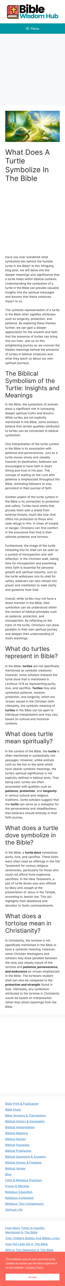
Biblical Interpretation (20, 1127)
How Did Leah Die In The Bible (26, 1244)
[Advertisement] (32, 67)
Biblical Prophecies (18, 1151)
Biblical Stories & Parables (23, 1162)
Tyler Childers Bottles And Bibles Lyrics (32, 1238)
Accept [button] (32, 1277)
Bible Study (13, 1109)
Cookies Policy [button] (34, 1267)
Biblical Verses (15, 1168)
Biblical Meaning (16, 1133)
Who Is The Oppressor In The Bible (29, 1250)
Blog (8, 1174)
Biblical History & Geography (25, 1121)
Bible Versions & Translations (25, 1115)
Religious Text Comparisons (24, 1204)
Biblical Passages (17, 1145)
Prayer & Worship (17, 1186)
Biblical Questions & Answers (25, 1156)
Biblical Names (15, 1139)
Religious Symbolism (19, 1198)
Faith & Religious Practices (23, 1180)
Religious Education (18, 1192)
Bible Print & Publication (21, 1103)
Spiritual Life (14, 1209)
